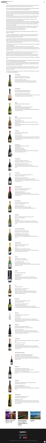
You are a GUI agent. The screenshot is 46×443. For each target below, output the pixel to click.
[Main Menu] (44, 1)
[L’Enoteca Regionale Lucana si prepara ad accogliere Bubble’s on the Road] (23, 415)
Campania (32, 420)
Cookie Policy (35, 440)
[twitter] (22, 437)
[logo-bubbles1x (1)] (4, 1)
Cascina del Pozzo (17, 74)
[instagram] (24, 437)
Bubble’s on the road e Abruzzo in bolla (10, 421)
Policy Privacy (32, 440)
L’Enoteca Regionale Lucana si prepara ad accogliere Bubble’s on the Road (22, 422)
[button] (6, 418)
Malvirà (16, 102)
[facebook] (20, 437)
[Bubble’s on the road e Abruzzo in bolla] (10, 415)
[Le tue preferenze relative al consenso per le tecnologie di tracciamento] (44, 441)
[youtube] (26, 437)
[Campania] (35, 415)
